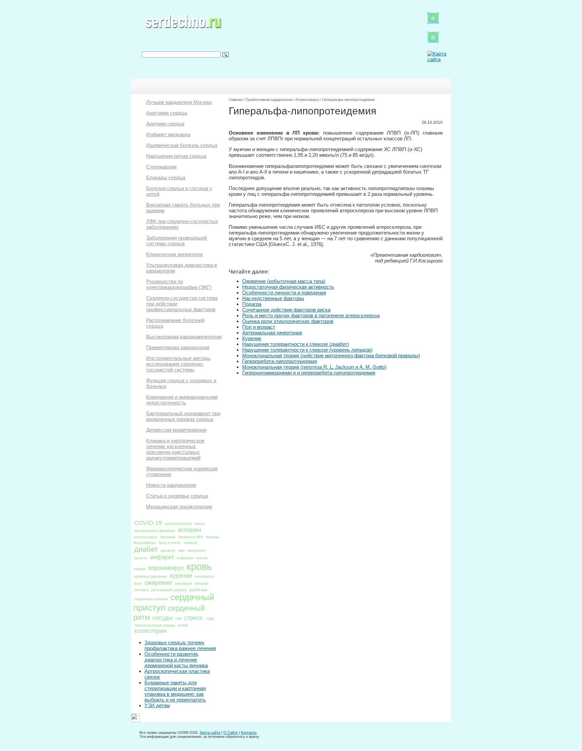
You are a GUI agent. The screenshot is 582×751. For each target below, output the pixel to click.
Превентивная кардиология (177, 347)
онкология (183, 583)
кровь (199, 566)
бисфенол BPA (190, 537)
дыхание (168, 550)
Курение (251, 338)
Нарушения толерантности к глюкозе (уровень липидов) (307, 350)
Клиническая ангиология (174, 254)
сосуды (163, 617)
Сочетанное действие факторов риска (286, 310)
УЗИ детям (157, 705)
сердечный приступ (173, 602)
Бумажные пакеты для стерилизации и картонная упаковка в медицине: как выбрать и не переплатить (175, 691)
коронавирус (166, 568)
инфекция (185, 558)
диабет (146, 549)
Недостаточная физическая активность (288, 287)
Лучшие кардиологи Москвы (179, 102)
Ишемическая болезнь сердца (181, 145)
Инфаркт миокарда (168, 134)
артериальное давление (154, 531)
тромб (182, 625)
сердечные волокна (151, 599)
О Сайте (230, 732)
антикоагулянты (178, 524)
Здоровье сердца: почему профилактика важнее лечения (180, 645)
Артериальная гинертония (272, 332)
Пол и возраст (258, 327)
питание (201, 583)
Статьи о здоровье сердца (177, 496)
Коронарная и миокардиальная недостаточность (182, 399)
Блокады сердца (165, 177)
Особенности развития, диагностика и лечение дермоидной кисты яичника (176, 659)
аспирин (189, 530)
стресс (193, 617)
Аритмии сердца (165, 124)
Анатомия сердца (166, 113)
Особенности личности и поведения (284, 292)
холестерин (150, 631)
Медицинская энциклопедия (179, 506)
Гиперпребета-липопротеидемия (279, 361)
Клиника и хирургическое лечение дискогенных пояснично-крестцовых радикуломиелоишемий (175, 449)
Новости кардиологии (171, 485)
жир (181, 550)
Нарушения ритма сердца (176, 156)
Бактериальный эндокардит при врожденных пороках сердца (183, 416)
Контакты (249, 732)
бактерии (167, 537)
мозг (138, 583)
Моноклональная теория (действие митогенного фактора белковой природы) (331, 355)
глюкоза (190, 543)
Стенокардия (161, 167)
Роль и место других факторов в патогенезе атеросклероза (311, 315)
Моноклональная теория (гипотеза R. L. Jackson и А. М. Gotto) (314, 367)
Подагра (251, 304)
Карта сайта (210, 732)
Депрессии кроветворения (176, 430)
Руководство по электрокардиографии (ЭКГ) (179, 284)
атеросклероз (145, 537)
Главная (236, 100)
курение (181, 575)
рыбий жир (198, 590)
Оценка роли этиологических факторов (287, 321)
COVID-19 (148, 523)
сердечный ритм (169, 612)
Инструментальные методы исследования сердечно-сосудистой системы (178, 363)
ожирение (158, 582)
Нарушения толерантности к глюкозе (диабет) (295, 344)
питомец (141, 590)
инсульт (141, 558)
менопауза (204, 576)
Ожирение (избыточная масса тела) (283, 281)
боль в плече (170, 543)
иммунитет (196, 550)
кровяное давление (150, 576)
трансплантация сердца (154, 625)
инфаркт (162, 557)
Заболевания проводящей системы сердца (176, 240)
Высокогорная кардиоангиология (184, 336)
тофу (209, 618)
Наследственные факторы (273, 298)
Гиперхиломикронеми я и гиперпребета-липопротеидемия (308, 373)
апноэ (200, 524)
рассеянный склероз (169, 590)
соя (178, 618)
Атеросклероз (307, 100)
